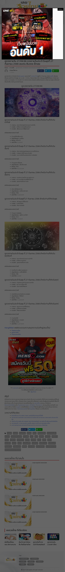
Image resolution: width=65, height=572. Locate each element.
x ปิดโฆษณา (60, 9)
